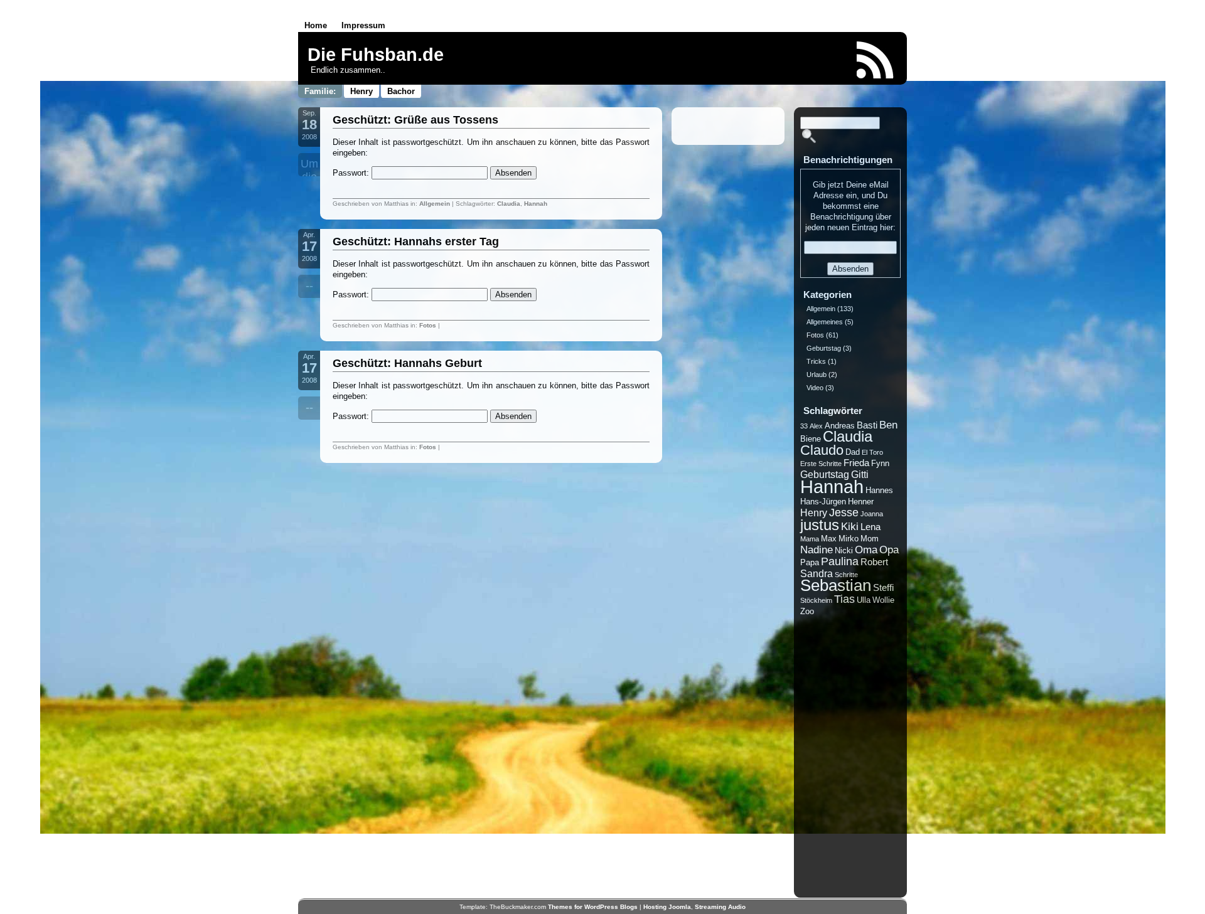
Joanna (871, 514)
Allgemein (434, 203)
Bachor (401, 91)
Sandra (816, 573)
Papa (809, 562)
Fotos (427, 325)
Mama (809, 539)
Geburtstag (823, 348)
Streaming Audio (720, 906)
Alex (816, 426)
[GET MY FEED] (875, 59)
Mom (869, 538)
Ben (888, 425)
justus (819, 524)
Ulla (863, 600)
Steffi (883, 588)
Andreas (840, 425)
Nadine (816, 550)
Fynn (880, 463)
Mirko (848, 538)
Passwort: (352, 173)
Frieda (856, 463)
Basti (867, 425)
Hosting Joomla (667, 906)
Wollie (883, 600)
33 (804, 426)
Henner (861, 501)
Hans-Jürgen (823, 501)
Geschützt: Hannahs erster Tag (416, 241)
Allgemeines (824, 322)
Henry (361, 91)
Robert (874, 562)
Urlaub (816, 374)
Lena (870, 527)
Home (315, 25)
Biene (810, 439)
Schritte (846, 574)
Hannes (879, 490)
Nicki (844, 550)
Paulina (840, 561)
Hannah (535, 203)
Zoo (807, 611)
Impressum (363, 25)
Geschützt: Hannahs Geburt (407, 363)
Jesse (844, 512)
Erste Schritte (821, 463)
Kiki (850, 527)
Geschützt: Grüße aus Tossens (415, 120)
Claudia (508, 203)
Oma (866, 550)
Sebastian (835, 585)
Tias (844, 599)
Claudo (822, 450)
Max (829, 538)
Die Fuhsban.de (376, 55)
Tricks (816, 361)
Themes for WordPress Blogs (593, 906)
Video (814, 387)
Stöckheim (816, 600)
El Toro (872, 452)
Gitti (860, 474)
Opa (889, 550)
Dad (852, 452)
